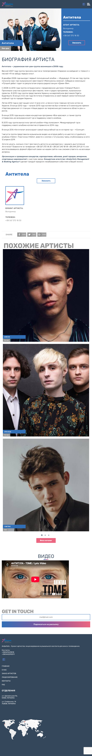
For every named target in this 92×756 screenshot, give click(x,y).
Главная (5, 666)
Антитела (8, 43)
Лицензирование (9, 677)
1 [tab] (42, 535)
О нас (4, 670)
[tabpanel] (46, 390)
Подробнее (47, 294)
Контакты (6, 681)
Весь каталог (46, 540)
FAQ (3, 685)
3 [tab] (49, 535)
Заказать (76, 43)
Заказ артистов (9, 673)
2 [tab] (46, 535)
